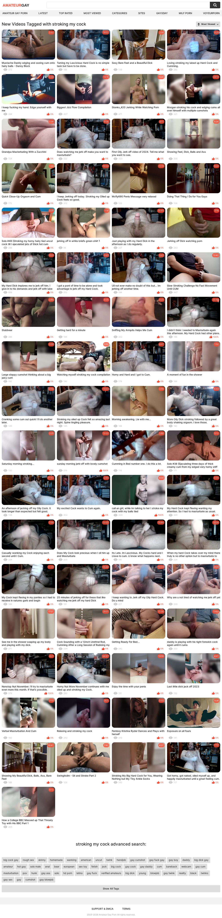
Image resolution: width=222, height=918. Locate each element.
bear (56, 866)
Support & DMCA (102, 908)
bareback (171, 866)
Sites (141, 13)
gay (19, 879)
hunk (34, 873)
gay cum (200, 866)
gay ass (45, 873)
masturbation (10, 873)
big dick (130, 873)
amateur (8, 866)
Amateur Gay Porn (14, 13)
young (142, 873)
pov (25, 873)
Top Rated (65, 13)
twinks (204, 873)
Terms (126, 908)
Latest (43, 13)
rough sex (28, 859)
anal (47, 866)
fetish (94, 866)
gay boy (173, 859)
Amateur (16, 5)
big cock (116, 866)
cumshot (30, 879)
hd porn (67, 873)
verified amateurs (111, 873)
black (193, 873)
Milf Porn (185, 13)
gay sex (7, 879)
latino (79, 873)
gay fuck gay (156, 859)
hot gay (21, 866)
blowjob (154, 873)
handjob (121, 859)
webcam (186, 866)
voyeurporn (211, 13)
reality (182, 873)
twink (109, 859)
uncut (99, 859)
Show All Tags (111, 888)
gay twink (169, 873)
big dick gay (201, 859)
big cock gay (10, 859)
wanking (71, 859)
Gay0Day (162, 13)
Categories (119, 13)
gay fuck (92, 873)
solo (56, 873)
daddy (186, 859)
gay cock (130, 866)
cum (159, 866)
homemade (56, 859)
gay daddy (146, 866)
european (69, 866)
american (86, 859)
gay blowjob (46, 879)
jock (104, 866)
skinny (42, 859)
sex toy (83, 866)
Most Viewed (92, 13)
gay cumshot (137, 859)
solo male (35, 866)
